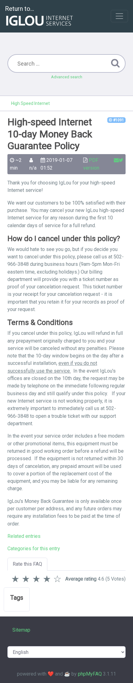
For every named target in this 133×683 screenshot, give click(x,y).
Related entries (24, 536)
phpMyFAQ (90, 674)
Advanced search (66, 77)
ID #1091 (116, 120)
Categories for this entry (33, 548)
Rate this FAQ (27, 564)
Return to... (19, 8)
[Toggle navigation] (119, 16)
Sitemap (21, 630)
